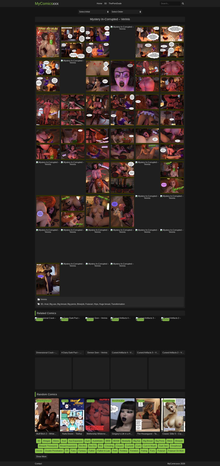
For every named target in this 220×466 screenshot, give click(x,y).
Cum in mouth (149, 446)
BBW (108, 441)
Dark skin (163, 446)
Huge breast (104, 304)
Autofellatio (98, 441)
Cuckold (129, 446)
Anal (46, 304)
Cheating (109, 446)
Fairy (73, 451)
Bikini (169, 441)
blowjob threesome (48, 446)
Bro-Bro (82, 446)
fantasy (82, 451)
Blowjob (80, 304)
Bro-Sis (92, 446)
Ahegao (46, 441)
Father (92, 451)
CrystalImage (169, 401)
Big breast (61, 304)
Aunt (87, 441)
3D (105, 4)
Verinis (44, 299)
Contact (38, 464)
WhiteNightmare (44, 401)
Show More (41, 456)
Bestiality (126, 441)
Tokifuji (65, 401)
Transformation (118, 304)
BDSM (116, 441)
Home (99, 4)
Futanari (89, 304)
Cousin (119, 446)
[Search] (183, 3)
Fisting (144, 451)
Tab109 (141, 401)
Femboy (123, 451)
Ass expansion (75, 441)
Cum (138, 446)
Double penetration (54, 451)
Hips (96, 304)
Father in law (104, 451)
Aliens (56, 441)
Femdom (134, 451)
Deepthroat (176, 446)
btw (100, 446)
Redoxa (90, 401)
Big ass (53, 304)
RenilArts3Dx (118, 401)
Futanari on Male (176, 451)
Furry (152, 451)
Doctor (39, 451)
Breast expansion (68, 446)
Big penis (71, 304)
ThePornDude (115, 4)
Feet (115, 451)
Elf (67, 451)
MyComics (47, 3)
